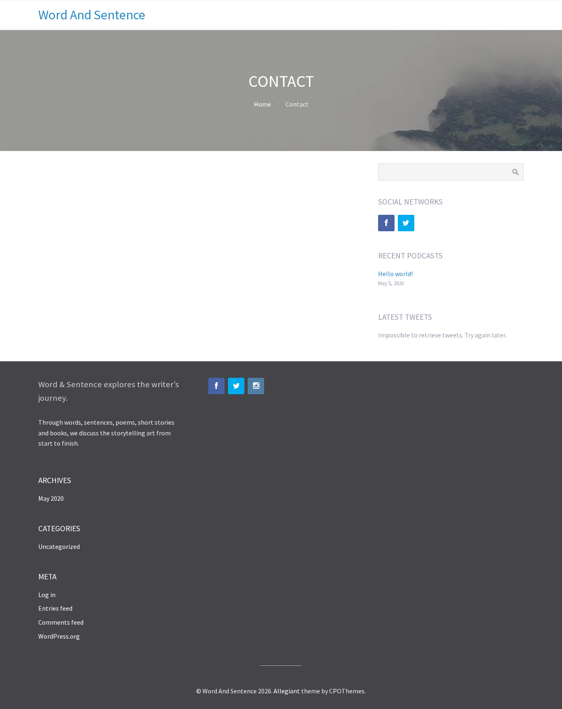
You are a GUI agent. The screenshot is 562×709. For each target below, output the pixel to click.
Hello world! (395, 274)
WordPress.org (59, 636)
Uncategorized (59, 546)
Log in (47, 594)
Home (262, 104)
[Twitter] (406, 223)
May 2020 (51, 498)
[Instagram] (256, 386)
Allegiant (287, 691)
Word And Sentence (91, 15)
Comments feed (61, 622)
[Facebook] (386, 223)
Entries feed (55, 608)
